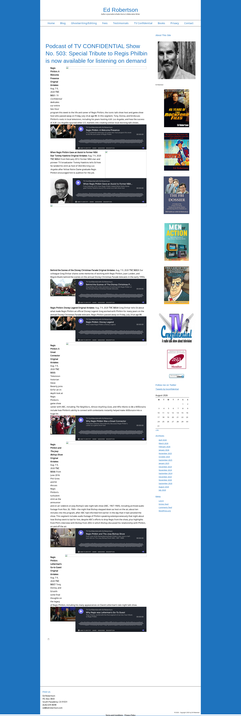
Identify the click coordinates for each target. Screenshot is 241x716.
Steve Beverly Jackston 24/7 (86, 668)
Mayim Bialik (130, 649)
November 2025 (165, 453)
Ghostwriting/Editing (84, 23)
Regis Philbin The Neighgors (58, 664)
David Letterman (82, 644)
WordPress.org (165, 511)
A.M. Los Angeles (56, 642)
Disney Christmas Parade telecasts (102, 644)
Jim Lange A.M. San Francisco (74, 646)
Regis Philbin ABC (61, 654)
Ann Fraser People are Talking (107, 642)
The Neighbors (81, 671)
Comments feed (165, 507)
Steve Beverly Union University (135, 668)
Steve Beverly (61, 666)
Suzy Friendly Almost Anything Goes (61, 671)
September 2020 (165, 483)
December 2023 (165, 477)
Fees (105, 23)
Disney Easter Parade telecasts (127, 644)
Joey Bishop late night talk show (59, 649)
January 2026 (164, 450)
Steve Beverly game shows (65, 668)
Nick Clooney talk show (92, 651)
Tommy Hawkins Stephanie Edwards (113, 673)
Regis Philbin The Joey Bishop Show (134, 661)
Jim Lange (59, 646)
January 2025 (164, 463)
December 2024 (165, 467)
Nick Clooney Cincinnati (74, 651)
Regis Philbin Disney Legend (130, 654)
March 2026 (163, 443)
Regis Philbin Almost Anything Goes (82, 654)
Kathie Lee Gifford (79, 649)
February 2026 (164, 446)
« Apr (157, 430)
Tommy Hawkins (94, 671)
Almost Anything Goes (86, 642)
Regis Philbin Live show (133, 656)
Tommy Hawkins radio (90, 673)
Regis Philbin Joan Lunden (114, 656)
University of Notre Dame (82, 676)
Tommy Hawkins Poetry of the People (67, 673)
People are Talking (108, 651)
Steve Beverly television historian (110, 668)
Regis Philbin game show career (75, 656)
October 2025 (164, 456)
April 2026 (163, 440)
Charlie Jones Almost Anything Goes (61, 644)
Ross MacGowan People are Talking (117, 664)
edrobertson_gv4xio (68, 639)
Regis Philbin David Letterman (107, 654)
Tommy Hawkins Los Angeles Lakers (115, 671)
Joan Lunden (131, 646)
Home (51, 23)
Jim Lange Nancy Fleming (95, 646)
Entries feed (163, 504)
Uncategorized (85, 639)
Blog (63, 23)
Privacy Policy (130, 715)
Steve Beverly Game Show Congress (109, 666)
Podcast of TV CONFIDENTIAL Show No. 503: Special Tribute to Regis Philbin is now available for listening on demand (96, 53)
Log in (161, 501)
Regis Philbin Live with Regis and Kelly (113, 659)
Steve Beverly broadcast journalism (81, 666)
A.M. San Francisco (70, 642)
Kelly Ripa (90, 649)
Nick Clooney (59, 651)
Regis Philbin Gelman (95, 656)
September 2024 (165, 473)
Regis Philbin (121, 651)
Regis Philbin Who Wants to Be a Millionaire (86, 664)
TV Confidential (143, 23)
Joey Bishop (141, 646)
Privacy (174, 23)
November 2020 (165, 480)
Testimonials (121, 23)
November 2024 (165, 470)
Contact (188, 23)
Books (161, 23)
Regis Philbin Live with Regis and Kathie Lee (81, 659)
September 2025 (165, 460)
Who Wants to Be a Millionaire (104, 676)
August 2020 (164, 487)
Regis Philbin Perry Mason (84, 661)
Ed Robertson (120, 10)
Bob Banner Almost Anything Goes (132, 642)
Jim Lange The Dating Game (115, 646)
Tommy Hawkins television (138, 673)
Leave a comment (57, 678)
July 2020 (162, 490)
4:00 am (53, 639)
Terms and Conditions (114, 715)
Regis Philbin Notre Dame (64, 661)
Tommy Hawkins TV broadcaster (60, 676)
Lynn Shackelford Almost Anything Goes (110, 649)
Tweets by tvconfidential (167, 389)
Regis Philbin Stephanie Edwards (107, 661)
